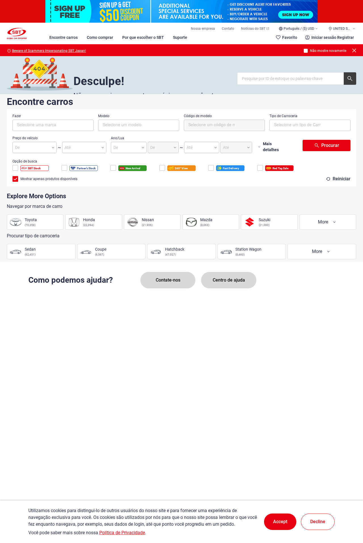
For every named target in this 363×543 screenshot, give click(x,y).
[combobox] (53, 125)
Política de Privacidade (122, 532)
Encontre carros (63, 37)
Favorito (289, 37)
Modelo (103, 116)
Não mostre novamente (328, 51)
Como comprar (100, 37)
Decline (317, 521)
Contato (228, 29)
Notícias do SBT (253, 29)
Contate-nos (168, 280)
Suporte (180, 37)
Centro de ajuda (229, 280)
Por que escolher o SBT (143, 37)
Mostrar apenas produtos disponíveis (48, 179)
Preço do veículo (25, 138)
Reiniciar (342, 178)
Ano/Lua (117, 138)
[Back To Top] (348, 513)
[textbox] (41, 124)
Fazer (16, 116)
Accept (280, 521)
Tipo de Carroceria (283, 116)
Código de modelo (198, 116)
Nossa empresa (203, 29)
